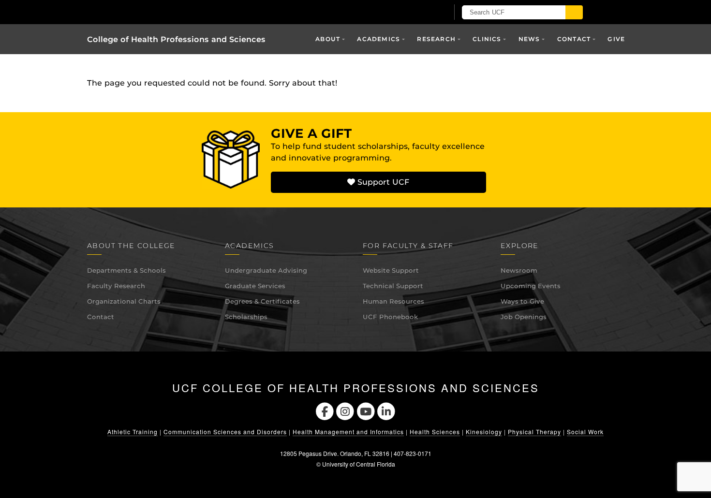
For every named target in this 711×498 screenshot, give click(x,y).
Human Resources (393, 301)
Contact (100, 317)
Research (436, 39)
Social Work (585, 431)
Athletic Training (132, 431)
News (529, 39)
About (327, 39)
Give (616, 39)
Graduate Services (255, 286)
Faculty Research (116, 286)
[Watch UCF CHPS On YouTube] (366, 410)
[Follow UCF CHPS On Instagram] (345, 410)
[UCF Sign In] (417, 12)
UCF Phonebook (390, 317)
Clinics (487, 39)
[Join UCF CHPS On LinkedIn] (386, 410)
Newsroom (519, 270)
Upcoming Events (531, 286)
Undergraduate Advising (266, 270)
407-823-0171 (412, 453)
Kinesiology (484, 431)
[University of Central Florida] (199, 11)
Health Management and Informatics (348, 431)
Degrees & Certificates (262, 301)
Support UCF (382, 182)
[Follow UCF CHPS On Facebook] (324, 410)
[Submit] (574, 12)
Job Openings (524, 317)
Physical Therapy (534, 431)
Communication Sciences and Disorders (225, 431)
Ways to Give (522, 301)
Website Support (391, 270)
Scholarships (246, 317)
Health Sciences (435, 431)
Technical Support (393, 286)
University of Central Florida (358, 464)
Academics (378, 39)
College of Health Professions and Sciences (176, 39)
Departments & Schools (126, 270)
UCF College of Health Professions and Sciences (355, 388)
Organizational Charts (124, 301)
